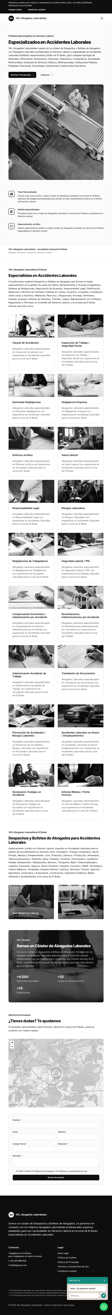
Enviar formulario (56, 1177)
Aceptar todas (15, 9)
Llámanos (45, 75)
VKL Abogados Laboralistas (31, 18)
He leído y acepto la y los (52, 1171)
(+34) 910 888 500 (17, 1260)
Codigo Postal (20, 1144)
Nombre (17, 1120)
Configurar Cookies (67, 1271)
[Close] (104, 1280)
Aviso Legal (63, 1253)
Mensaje (17, 1156)
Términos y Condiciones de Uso (73, 1171)
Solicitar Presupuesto (21, 75)
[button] (56, 1073)
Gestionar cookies (36, 9)
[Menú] (102, 18)
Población (63, 1144)
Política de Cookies (67, 1257)
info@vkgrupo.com (17, 1265)
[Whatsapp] (104, 1307)
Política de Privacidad (44, 1171)
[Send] (103, 1295)
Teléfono (62, 1132)
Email (16, 1132)
